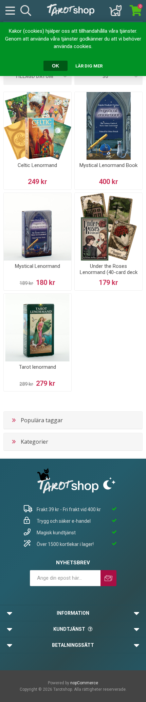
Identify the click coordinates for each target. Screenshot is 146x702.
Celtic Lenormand (37, 165)
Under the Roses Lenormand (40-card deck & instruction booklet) (109, 272)
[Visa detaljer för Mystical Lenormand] (37, 227)
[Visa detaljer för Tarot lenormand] (37, 328)
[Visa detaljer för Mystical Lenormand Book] (108, 126)
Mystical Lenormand (37, 266)
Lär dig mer (89, 65)
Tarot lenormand (37, 367)
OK (55, 65)
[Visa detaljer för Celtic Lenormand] (37, 126)
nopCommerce (84, 683)
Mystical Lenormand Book (108, 165)
